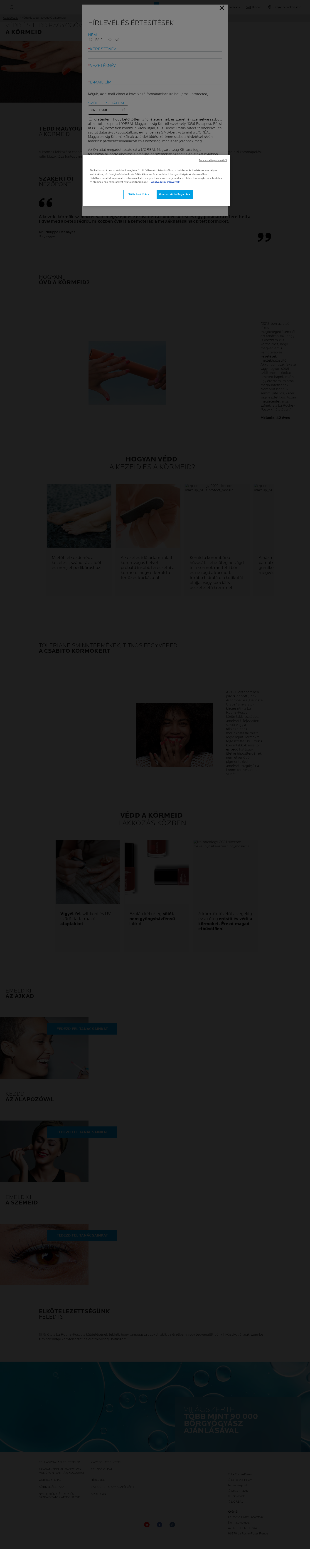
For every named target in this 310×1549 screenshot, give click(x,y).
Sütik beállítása (138, 194)
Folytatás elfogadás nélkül (213, 160)
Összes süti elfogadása (174, 194)
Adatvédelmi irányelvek (165, 182)
